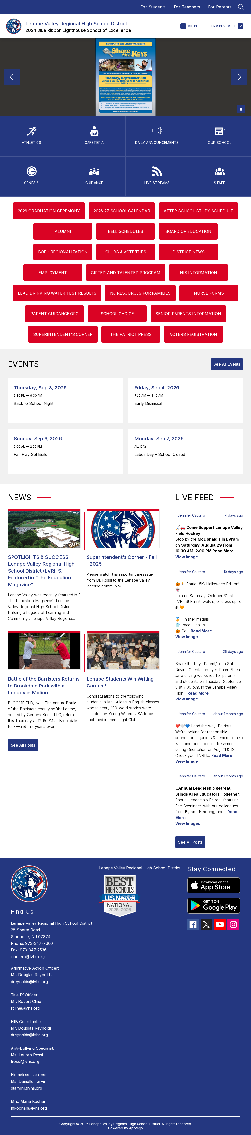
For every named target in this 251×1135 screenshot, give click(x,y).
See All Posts (23, 745)
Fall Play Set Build (32, 454)
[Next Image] (239, 77)
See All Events (226, 364)
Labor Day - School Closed (161, 454)
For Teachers (187, 6)
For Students (153, 6)
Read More (201, 630)
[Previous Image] (12, 77)
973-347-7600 (39, 943)
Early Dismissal (149, 403)
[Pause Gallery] (241, 109)
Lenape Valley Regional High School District (139, 867)
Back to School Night (35, 403)
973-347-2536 (33, 950)
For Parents (220, 6)
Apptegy (136, 1128)
